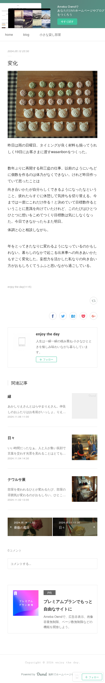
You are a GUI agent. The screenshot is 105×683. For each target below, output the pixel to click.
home (9, 34)
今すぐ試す (67, 21)
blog (26, 34)
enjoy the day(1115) (19, 287)
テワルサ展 (16, 479)
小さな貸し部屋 (50, 34)
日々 (11, 437)
